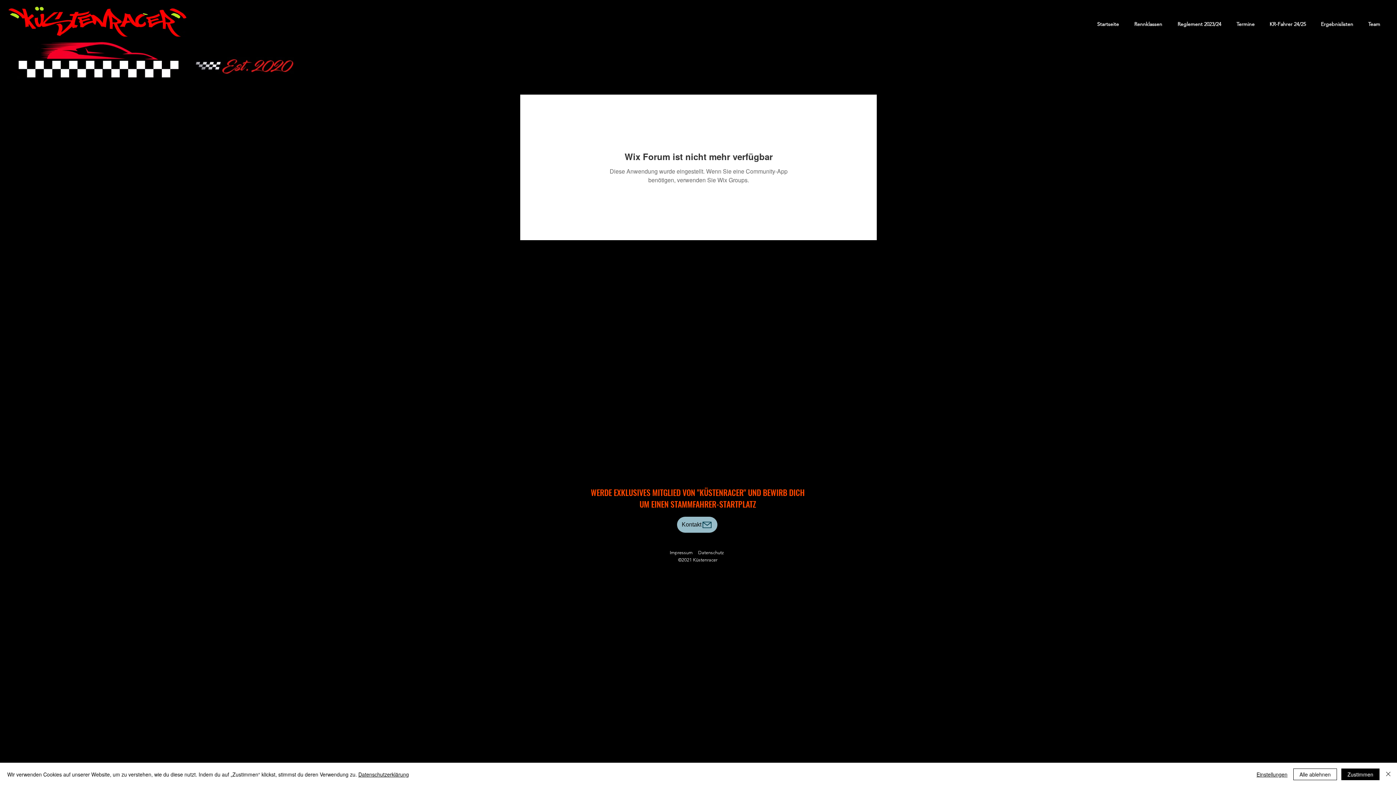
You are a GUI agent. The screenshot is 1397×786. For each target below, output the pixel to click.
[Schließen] (1388, 774)
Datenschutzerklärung (383, 774)
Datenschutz (711, 552)
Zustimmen (1360, 774)
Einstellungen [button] (1272, 774)
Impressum (681, 552)
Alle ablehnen (1315, 774)
